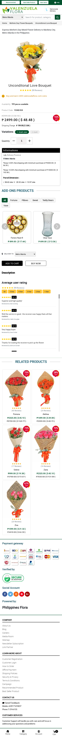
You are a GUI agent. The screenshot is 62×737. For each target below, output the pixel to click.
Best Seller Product (29, 2)
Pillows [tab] (25, 200)
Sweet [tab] (35, 200)
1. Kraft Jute (22, 132)
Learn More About (12, 653)
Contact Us (8, 697)
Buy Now (36, 263)
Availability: (15, 104)
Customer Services (12, 715)
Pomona (16, 414)
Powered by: (9, 601)
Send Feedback (12, 702)
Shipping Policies (9, 673)
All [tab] (5, 200)
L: (8, 182)
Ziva (16, 525)
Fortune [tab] (13, 200)
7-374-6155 (12, 709)
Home (4, 23)
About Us (6, 625)
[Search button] (57, 17)
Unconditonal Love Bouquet (46, 23)
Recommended (11, 2)
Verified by (8, 569)
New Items (43, 2)
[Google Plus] (27, 594)
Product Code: (12, 110)
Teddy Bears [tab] (48, 200)
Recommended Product (12, 687)
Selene (16, 469)
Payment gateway (12, 543)
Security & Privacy (10, 677)
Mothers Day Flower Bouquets (21, 23)
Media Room (8, 636)
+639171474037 (14, 706)
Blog (4, 629)
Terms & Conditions (11, 680)
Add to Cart (12, 263)
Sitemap (6, 640)
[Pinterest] (21, 594)
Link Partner (7, 647)
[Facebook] (4, 594)
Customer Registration (12, 659)
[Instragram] (16, 594)
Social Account (11, 587)
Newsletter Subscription (13, 643)
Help (58, 2)
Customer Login (9, 662)
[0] (54, 731)
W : (19, 182)
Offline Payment (9, 669)
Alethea (46, 414)
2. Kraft (34, 132)
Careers (5, 632)
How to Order (8, 666)
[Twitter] (10, 594)
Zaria (46, 469)
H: (30, 182)
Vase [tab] (6, 205)
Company (7, 620)
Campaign (7, 684)
